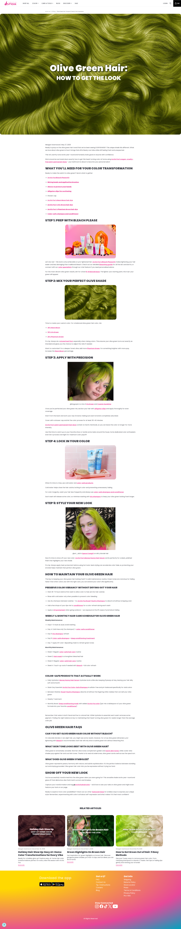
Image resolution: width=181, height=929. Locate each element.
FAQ (97, 879)
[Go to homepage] (11, 3)
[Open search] (170, 3)
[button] (4, 925)
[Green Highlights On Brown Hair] (90, 830)
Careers (99, 887)
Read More (21, 865)
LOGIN (165, 3)
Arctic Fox (47, 11)
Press (126, 887)
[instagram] (97, 906)
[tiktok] (105, 906)
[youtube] (115, 906)
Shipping (127, 879)
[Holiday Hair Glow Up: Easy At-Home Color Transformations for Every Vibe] (41, 830)
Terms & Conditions (132, 890)
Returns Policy (129, 882)
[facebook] (101, 906)
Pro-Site (127, 895)
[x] (110, 906)
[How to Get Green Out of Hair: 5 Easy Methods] (139, 830)
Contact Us (100, 882)
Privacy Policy (129, 893)
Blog (98, 890)
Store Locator (129, 885)
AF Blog (53, 11)
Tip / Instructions (103, 885)
